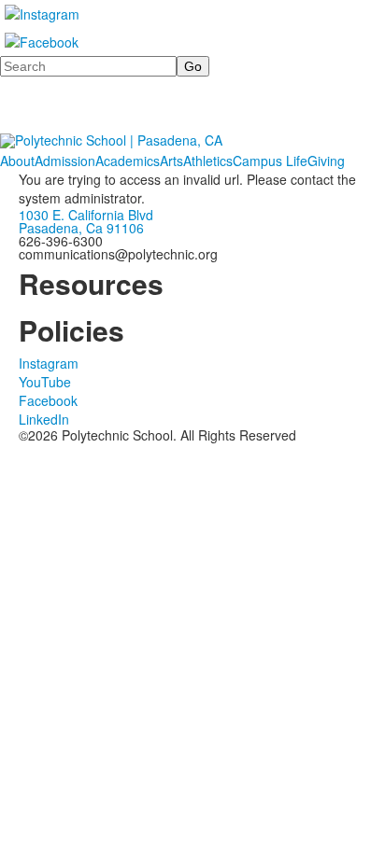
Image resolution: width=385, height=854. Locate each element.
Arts (171, 160)
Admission (65, 160)
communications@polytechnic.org (118, 254)
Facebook (48, 400)
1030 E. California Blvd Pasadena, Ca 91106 (86, 221)
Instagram (48, 363)
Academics (127, 160)
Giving (326, 160)
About (17, 160)
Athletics (208, 160)
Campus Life (270, 160)
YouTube (45, 381)
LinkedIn (44, 419)
